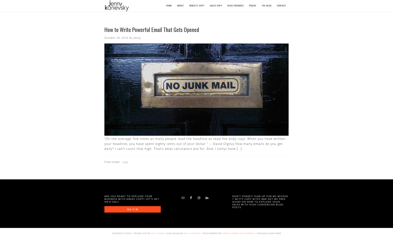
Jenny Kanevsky (132, 6)
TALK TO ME (132, 209)
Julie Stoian (157, 233)
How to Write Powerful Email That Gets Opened (151, 29)
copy (125, 162)
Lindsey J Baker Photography (238, 233)
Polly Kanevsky (192, 233)
